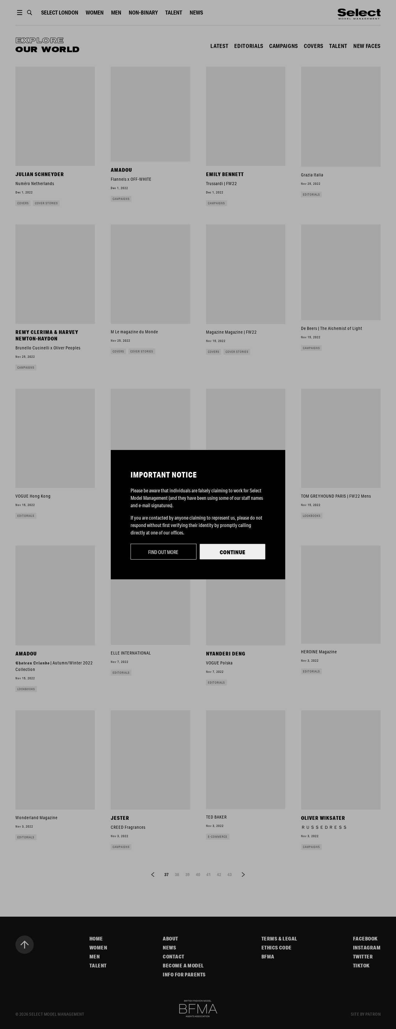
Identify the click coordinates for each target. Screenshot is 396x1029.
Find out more (163, 552)
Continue (232, 552)
